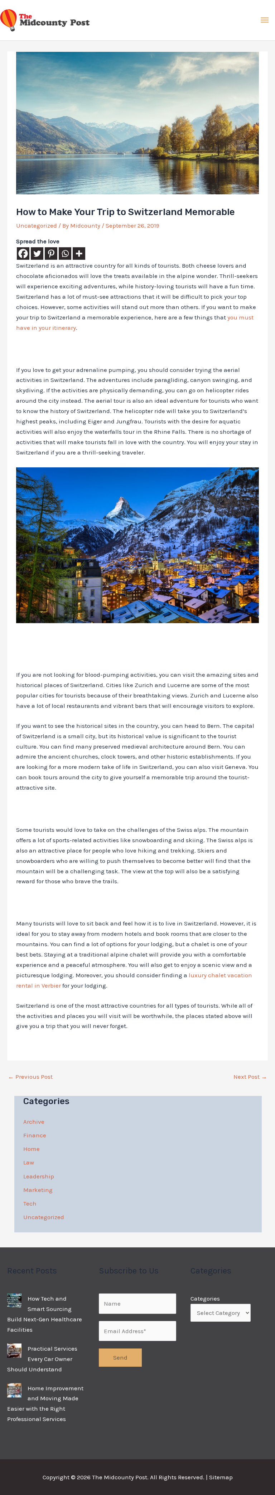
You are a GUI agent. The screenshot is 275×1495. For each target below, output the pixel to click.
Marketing (38, 1189)
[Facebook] (23, 253)
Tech (30, 1203)
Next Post (250, 1076)
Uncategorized (36, 225)
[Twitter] (37, 253)
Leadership (38, 1176)
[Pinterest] (51, 253)
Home (31, 1148)
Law (28, 1162)
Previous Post (30, 1076)
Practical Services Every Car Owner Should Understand (42, 1359)
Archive (33, 1121)
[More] (79, 253)
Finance (34, 1135)
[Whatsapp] (65, 253)
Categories (205, 1298)
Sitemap (221, 1477)
